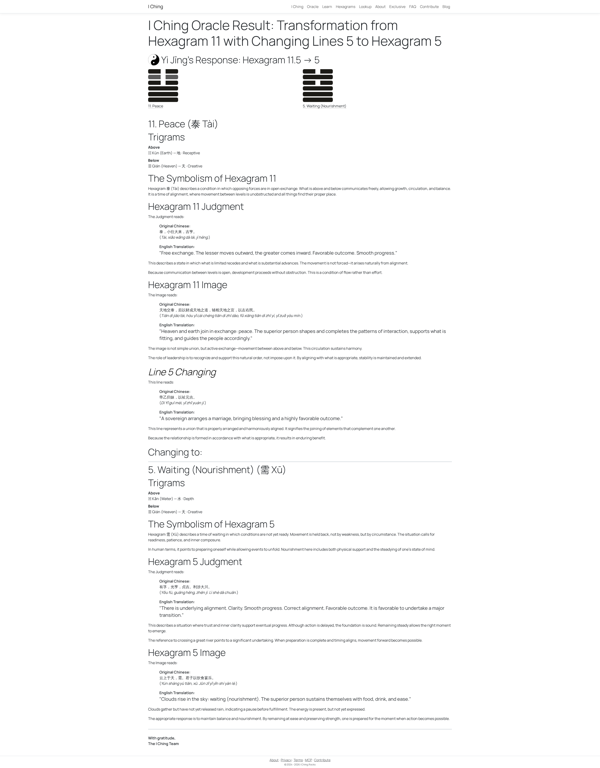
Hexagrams (345, 6)
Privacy (286, 760)
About (380, 6)
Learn (327, 6)
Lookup (365, 6)
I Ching (155, 6)
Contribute (429, 6)
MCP (308, 760)
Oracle (313, 6)
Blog (446, 6)
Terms (298, 760)
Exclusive (397, 6)
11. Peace (155, 106)
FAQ (412, 6)
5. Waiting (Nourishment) (324, 106)
